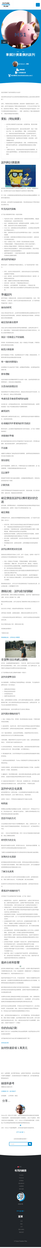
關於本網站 (21, 1229)
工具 (21, 1226)
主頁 (18, 51)
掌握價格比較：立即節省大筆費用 (10, 637)
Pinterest (21, 1177)
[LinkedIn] (20, 1125)
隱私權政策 (21, 1183)
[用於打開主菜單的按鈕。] (38, 5)
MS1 (23, 51)
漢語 (20, 1166)
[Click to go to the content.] (20, 87)
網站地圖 (21, 1189)
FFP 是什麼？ (20, 1132)
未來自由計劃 (5, 1042)
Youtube (21, 1175)
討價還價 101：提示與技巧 (8, 1091)
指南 (21, 1223)
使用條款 (21, 1180)
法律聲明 (21, 1186)
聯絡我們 (21, 1232)
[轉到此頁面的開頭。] (20, 1150)
